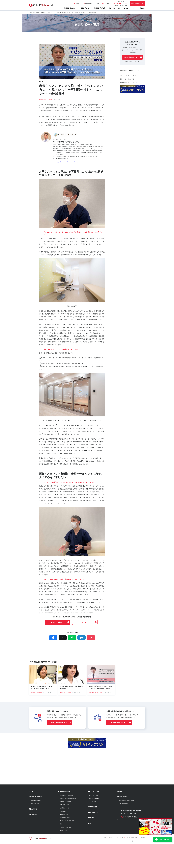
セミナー (133, 8)
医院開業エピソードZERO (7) (128, 82)
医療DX (62, 824)
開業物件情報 (33, 809)
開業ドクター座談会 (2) (127, 79)
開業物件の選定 (64, 811)
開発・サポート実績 (114, 8)
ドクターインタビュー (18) (128, 76)
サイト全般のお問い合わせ (125, 803)
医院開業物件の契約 (65, 817)
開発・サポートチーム (36, 803)
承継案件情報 (33, 814)
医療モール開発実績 (94, 798)
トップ (26, 12)
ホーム (31, 791)
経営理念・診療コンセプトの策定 (68, 798)
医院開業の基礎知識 (99, 8)
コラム (126, 8)
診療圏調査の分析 (64, 808)
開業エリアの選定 (64, 804)
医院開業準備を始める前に (66, 795)
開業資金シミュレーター (95, 812)
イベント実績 (92, 801)
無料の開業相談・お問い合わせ (126, 800)
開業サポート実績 (45, 12)
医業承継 (142, 8)
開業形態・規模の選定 (65, 801)
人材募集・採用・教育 (65, 827)
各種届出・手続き (64, 830)
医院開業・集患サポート (71, 8)
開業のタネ (91, 817)
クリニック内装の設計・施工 (67, 820)
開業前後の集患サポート (37, 800)
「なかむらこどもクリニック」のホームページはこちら (67, 162)
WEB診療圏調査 (92, 807)
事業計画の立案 (64, 814)
